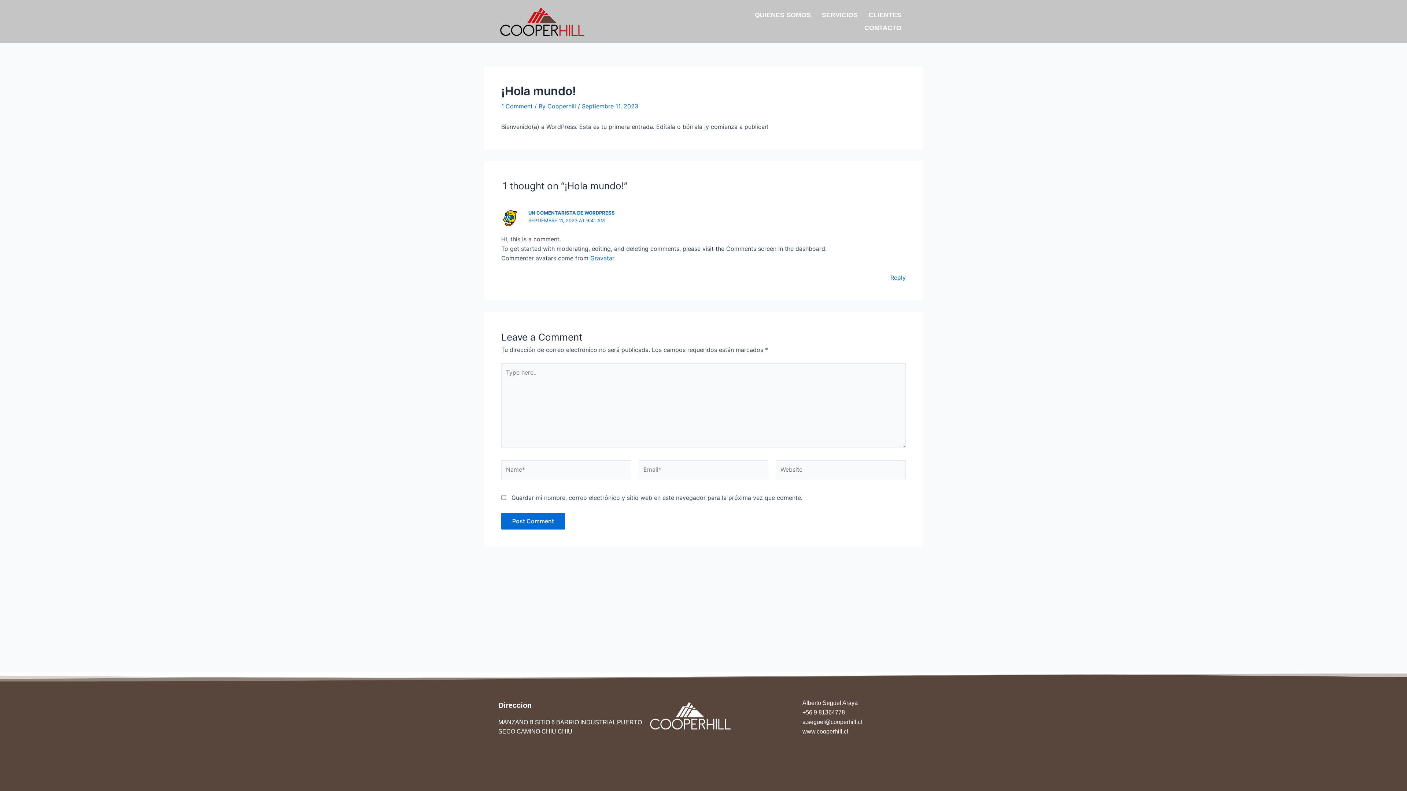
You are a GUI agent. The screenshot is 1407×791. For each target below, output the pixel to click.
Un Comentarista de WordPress (571, 213)
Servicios (840, 15)
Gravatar (602, 258)
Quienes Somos (783, 15)
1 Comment (517, 106)
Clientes (885, 15)
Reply (898, 277)
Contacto (882, 27)
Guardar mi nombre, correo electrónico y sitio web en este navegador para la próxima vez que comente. (657, 497)
